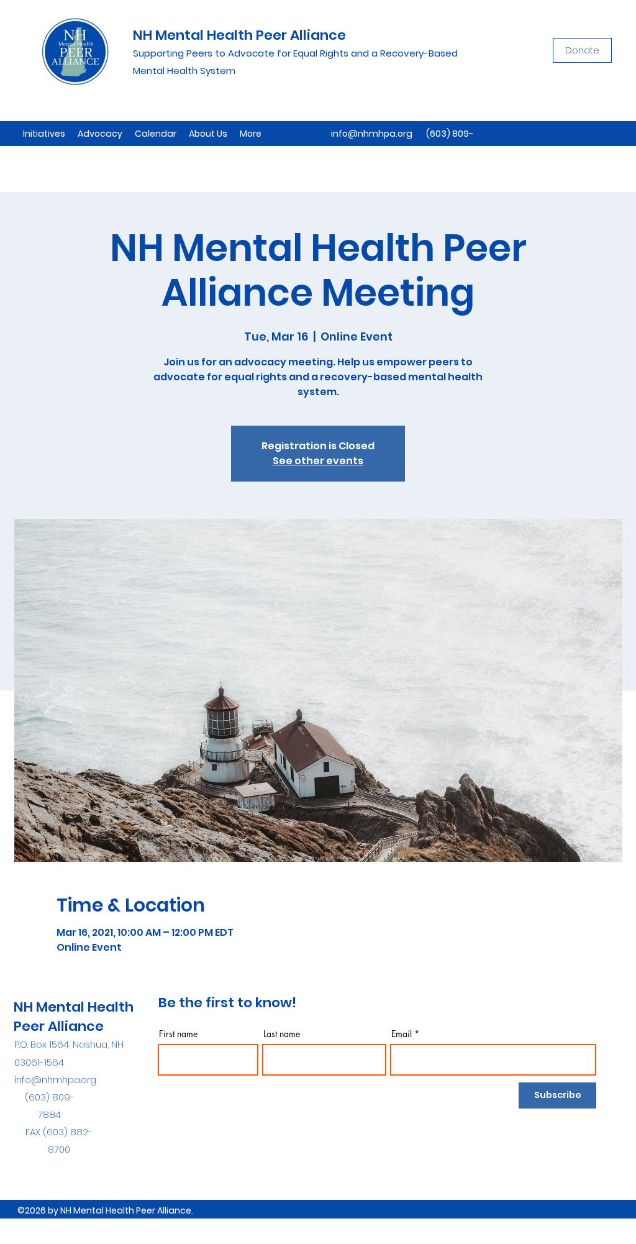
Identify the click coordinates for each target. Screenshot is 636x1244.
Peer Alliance (59, 1026)
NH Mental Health (74, 1007)
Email (401, 1034)
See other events (318, 461)
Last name (281, 1034)
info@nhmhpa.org (371, 133)
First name (178, 1034)
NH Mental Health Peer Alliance (239, 35)
